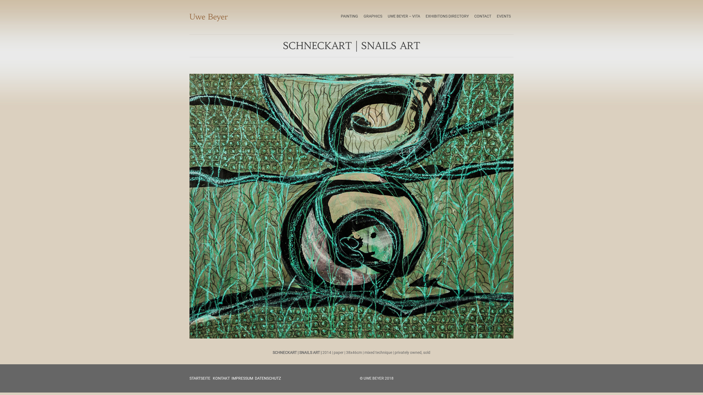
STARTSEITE (199, 378)
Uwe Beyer (208, 17)
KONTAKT (221, 378)
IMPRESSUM (242, 378)
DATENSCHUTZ (268, 378)
